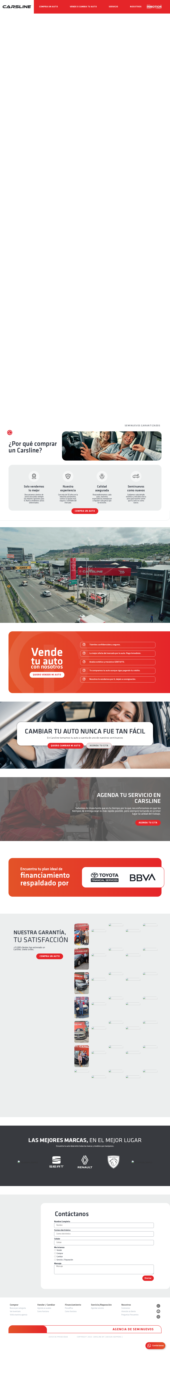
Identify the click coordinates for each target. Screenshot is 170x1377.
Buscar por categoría (18, 1308)
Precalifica (69, 1308)
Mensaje (57, 1264)
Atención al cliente (128, 1312)
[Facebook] (158, 1311)
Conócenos (125, 1308)
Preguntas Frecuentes (130, 1315)
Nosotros (136, 7)
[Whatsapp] (158, 1306)
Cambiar (60, 1257)
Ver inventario (15, 1312)
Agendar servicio (97, 1308)
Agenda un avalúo (44, 1308)
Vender (59, 1250)
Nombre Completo (62, 1222)
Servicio (113, 7)
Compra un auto (48, 7)
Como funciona (43, 1312)
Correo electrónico (62, 1230)
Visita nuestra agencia (18, 1315)
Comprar (60, 1254)
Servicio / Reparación (65, 1260)
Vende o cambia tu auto (83, 7)
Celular (57, 1239)
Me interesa (59, 1248)
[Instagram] (158, 1317)
